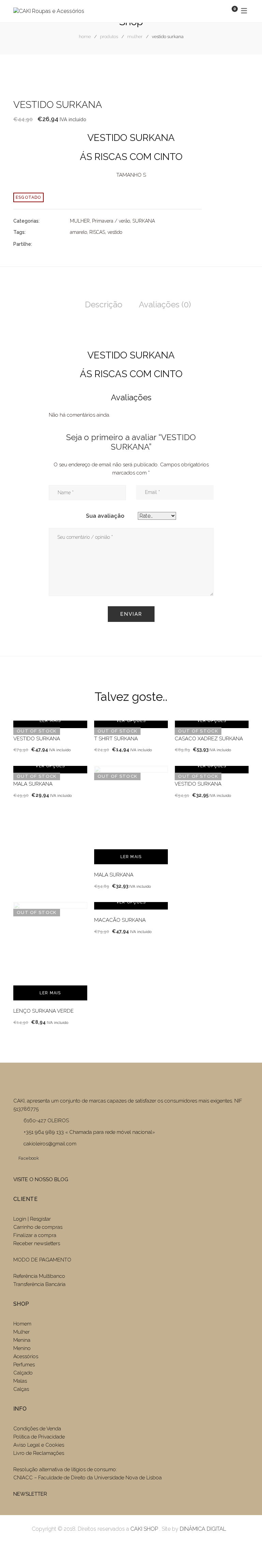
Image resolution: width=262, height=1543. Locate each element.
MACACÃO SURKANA (120, 920)
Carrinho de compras (37, 1227)
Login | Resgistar (32, 1219)
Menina (21, 1340)
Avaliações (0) (165, 304)
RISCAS (97, 232)
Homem (22, 1324)
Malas (20, 1381)
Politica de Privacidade (39, 1437)
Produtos (109, 36)
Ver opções (131, 720)
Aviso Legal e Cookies (39, 1445)
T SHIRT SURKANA (116, 739)
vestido (114, 232)
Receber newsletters (36, 1243)
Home (85, 36)
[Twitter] (84, 244)
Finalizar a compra (34, 1235)
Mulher (21, 1332)
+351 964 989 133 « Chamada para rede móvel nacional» (89, 1132)
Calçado (23, 1373)
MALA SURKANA (33, 784)
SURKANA (143, 221)
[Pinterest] (109, 244)
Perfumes (24, 1365)
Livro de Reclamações (38, 1453)
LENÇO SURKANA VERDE (43, 1011)
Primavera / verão (111, 221)
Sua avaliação (105, 516)
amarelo (78, 232)
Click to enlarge (238, 76)
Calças (21, 1389)
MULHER (135, 36)
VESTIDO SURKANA (36, 739)
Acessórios (25, 1356)
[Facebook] (72, 244)
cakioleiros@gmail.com (50, 1144)
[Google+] (96, 244)
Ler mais (50, 720)
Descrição (103, 304)
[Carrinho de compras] (227, 11)
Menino (22, 1348)
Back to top (246, 1525)
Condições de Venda (37, 1429)
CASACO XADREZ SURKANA (209, 739)
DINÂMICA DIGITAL (202, 1529)
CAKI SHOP (144, 1529)
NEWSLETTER (30, 1494)
